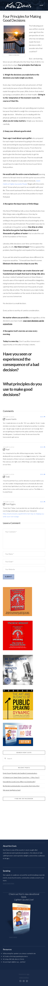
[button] (41, 5)
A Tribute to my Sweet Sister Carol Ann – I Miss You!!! (21, 777)
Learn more (13, 937)
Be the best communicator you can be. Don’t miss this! (21, 786)
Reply (42, 416)
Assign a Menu (24, 977)
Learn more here (8, 883)
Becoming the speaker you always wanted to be (20, 953)
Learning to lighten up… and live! (15, 962)
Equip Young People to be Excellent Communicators (20, 773)
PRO (28, 974)
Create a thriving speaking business (16, 956)
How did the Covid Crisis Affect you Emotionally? (19, 782)
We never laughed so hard (11, 790)
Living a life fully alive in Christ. (14, 959)
